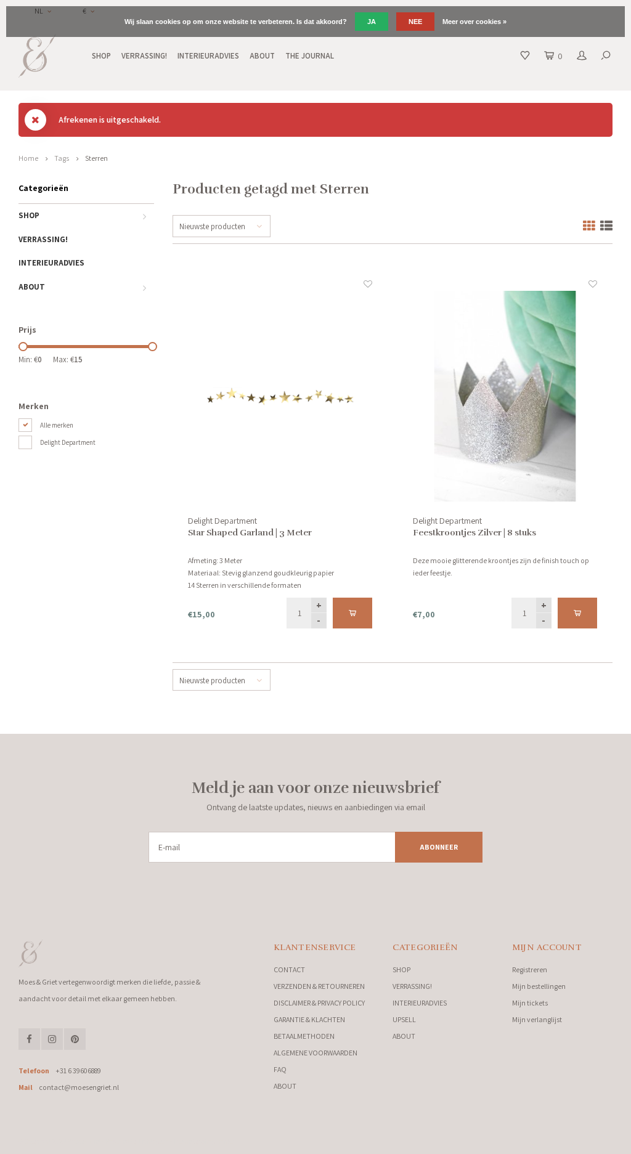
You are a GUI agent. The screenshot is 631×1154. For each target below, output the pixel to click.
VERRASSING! (144, 56)
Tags (61, 158)
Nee (415, 21)
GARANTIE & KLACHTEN (309, 1019)
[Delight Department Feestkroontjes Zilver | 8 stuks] (504, 396)
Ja (371, 21)
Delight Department (68, 442)
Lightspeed (154, 1141)
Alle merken (56, 425)
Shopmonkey (219, 1141)
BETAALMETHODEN (304, 1036)
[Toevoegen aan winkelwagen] (352, 613)
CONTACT (289, 969)
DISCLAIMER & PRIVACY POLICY (319, 1002)
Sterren (96, 158)
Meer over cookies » (474, 21)
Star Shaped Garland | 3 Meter (250, 532)
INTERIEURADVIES (208, 56)
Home (28, 158)
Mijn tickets (530, 1002)
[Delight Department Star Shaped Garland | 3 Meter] (280, 396)
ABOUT (262, 56)
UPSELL (404, 1019)
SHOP (101, 56)
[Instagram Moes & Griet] (52, 1039)
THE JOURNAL (309, 56)
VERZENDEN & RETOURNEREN (319, 986)
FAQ (280, 1069)
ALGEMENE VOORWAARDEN (315, 1052)
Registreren (529, 969)
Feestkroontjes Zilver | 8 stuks (474, 532)
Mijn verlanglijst (537, 1019)
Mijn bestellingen (539, 986)
